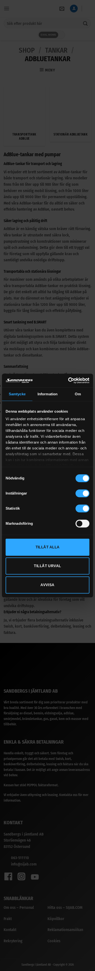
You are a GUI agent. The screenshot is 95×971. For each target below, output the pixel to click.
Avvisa (47, 585)
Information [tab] (47, 394)
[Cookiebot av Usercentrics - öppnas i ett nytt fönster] (68, 380)
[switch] (82, 493)
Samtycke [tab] (17, 394)
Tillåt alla (48, 547)
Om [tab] (78, 394)
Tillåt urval (47, 566)
